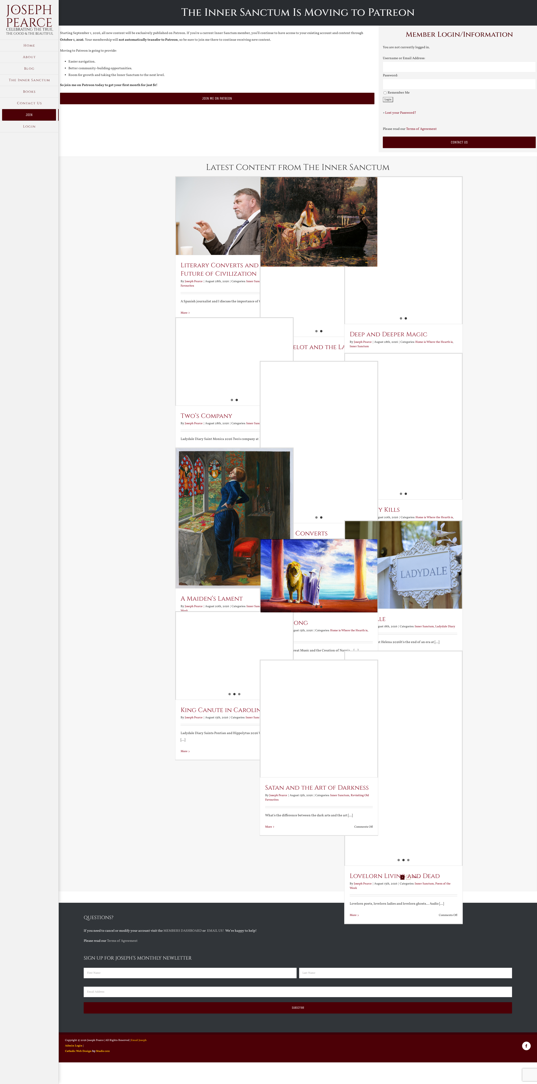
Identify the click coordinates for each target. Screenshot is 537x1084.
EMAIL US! (215, 931)
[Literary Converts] (319, 439)
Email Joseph (139, 1040)
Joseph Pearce (194, 281)
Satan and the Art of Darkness (317, 788)
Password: (390, 75)
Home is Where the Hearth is (434, 342)
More (184, 751)
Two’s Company (206, 416)
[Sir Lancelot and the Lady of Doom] (319, 222)
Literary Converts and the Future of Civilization (226, 269)
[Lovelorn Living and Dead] (403, 725)
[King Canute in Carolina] (234, 656)
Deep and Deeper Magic (388, 334)
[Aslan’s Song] (319, 576)
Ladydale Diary (445, 627)
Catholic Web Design (78, 1051)
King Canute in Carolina (223, 710)
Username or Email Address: (404, 58)
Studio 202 (103, 1051)
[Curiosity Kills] (403, 427)
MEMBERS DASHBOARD (182, 931)
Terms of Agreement (421, 129)
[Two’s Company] (234, 357)
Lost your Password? (400, 113)
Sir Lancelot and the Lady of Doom (314, 351)
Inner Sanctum (359, 346)
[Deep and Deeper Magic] (403, 250)
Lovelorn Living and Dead (395, 876)
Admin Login (73, 1046)
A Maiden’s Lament (212, 599)
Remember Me (399, 92)
